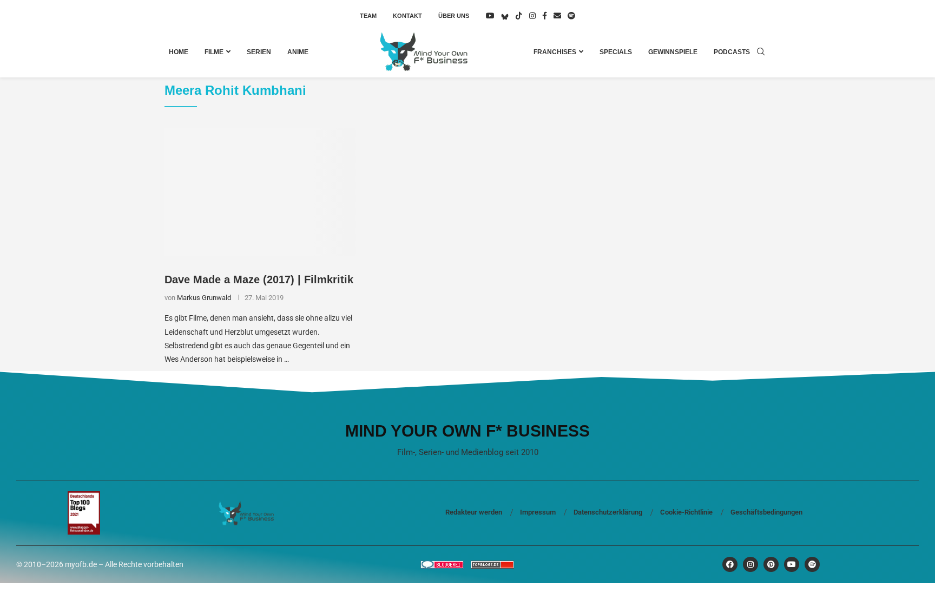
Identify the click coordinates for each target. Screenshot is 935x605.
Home (178, 52)
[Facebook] (545, 15)
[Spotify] (571, 15)
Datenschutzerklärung (608, 512)
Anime (297, 52)
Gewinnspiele (672, 52)
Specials (616, 52)
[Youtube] (490, 15)
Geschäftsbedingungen (766, 512)
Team (368, 15)
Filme (214, 52)
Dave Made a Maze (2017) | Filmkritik (258, 279)
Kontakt (407, 15)
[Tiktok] (519, 15)
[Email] (557, 15)
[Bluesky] (505, 15)
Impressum (538, 512)
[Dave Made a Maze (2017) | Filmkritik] (259, 192)
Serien (259, 52)
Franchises (555, 52)
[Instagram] (532, 15)
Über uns (453, 15)
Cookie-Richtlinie (686, 512)
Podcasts (732, 52)
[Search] (760, 52)
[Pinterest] (771, 564)
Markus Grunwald (204, 298)
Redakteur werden (473, 512)
